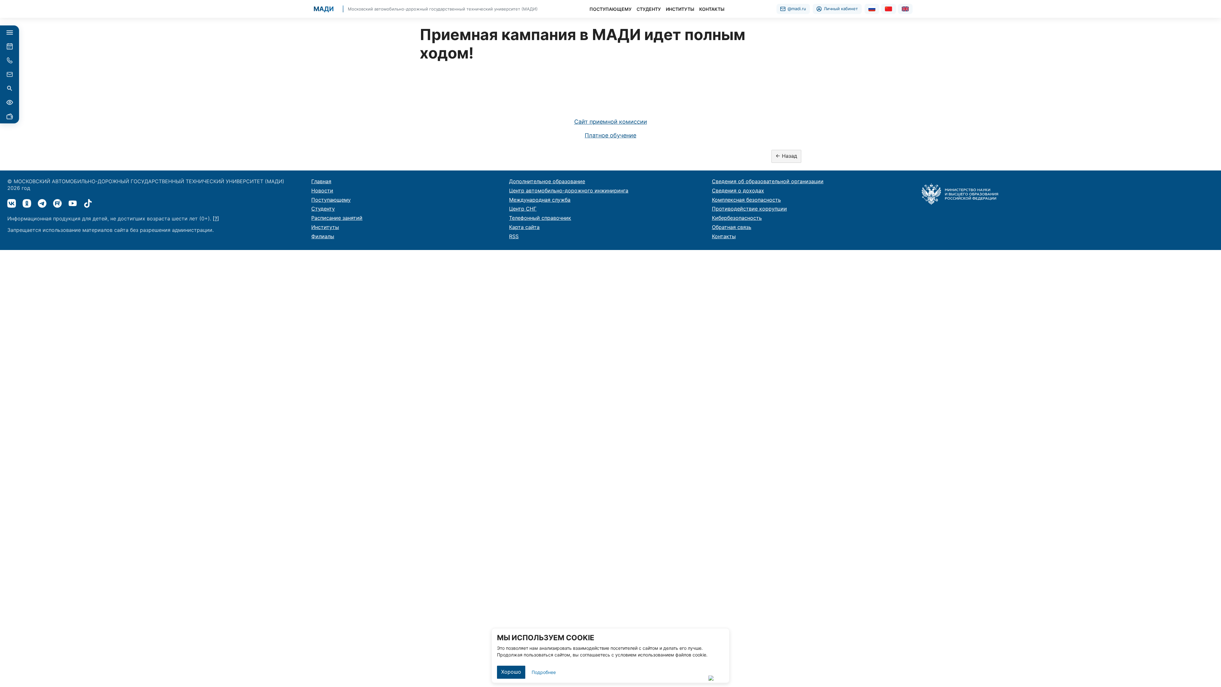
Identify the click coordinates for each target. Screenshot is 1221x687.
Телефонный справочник (540, 218)
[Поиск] (9, 88)
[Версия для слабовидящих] (9, 102)
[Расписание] (9, 46)
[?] (216, 218)
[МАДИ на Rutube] (57, 203)
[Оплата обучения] (9, 116)
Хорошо (511, 672)
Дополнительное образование (547, 181)
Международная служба (539, 200)
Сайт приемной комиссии (610, 121)
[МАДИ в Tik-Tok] (88, 203)
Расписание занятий (336, 218)
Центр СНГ (522, 208)
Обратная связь (731, 227)
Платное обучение (610, 135)
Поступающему (331, 200)
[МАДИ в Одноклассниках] (27, 203)
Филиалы (322, 236)
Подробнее (544, 672)
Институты (325, 227)
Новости (322, 190)
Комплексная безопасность (746, 200)
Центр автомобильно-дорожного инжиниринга (568, 190)
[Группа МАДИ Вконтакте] (11, 203)
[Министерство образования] (960, 193)
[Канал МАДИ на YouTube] (72, 203)
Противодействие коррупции (749, 208)
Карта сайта (524, 227)
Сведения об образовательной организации (768, 181)
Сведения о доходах (738, 190)
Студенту (323, 208)
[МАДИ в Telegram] (42, 203)
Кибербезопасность (737, 218)
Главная (321, 181)
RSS (514, 236)
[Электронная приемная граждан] (9, 74)
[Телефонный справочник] (9, 60)
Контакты (724, 236)
